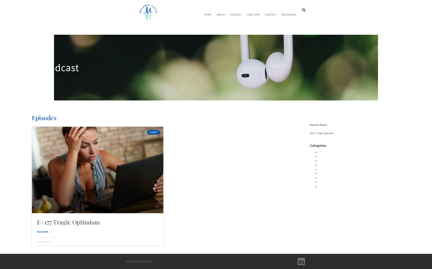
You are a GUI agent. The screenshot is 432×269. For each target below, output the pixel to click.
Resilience (324, 182)
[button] (303, 10)
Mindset (323, 169)
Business (324, 156)
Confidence (325, 165)
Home (208, 14)
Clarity (322, 160)
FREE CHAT (253, 14)
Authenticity (326, 152)
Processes (325, 173)
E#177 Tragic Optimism (68, 222)
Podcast (236, 14)
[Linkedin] (301, 261)
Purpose (323, 178)
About (221, 14)
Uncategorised (327, 186)
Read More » (43, 232)
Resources (289, 14)
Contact (271, 14)
